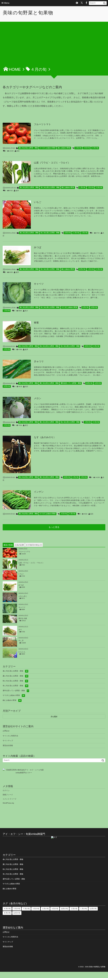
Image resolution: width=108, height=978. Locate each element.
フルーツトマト (42, 124)
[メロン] (17, 407)
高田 (17, 151)
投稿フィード (8, 795)
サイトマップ (8, 741)
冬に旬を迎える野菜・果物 (50, 187)
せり (20, 630)
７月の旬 (26, 909)
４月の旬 (95, 148)
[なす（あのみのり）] (17, 454)
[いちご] (17, 215)
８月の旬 (7, 913)
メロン (37, 398)
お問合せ (6, 731)
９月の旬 (54, 909)
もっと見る (54, 527)
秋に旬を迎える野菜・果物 (49, 346)
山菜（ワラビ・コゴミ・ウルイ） (52, 162)
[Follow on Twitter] (81, 3)
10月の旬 (88, 346)
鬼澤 (17, 190)
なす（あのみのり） (45, 437)
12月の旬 (67, 233)
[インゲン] (17, 499)
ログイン (6, 790)
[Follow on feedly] (77, 3)
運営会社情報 (8, 745)
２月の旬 (78, 148)
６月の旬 (7, 425)
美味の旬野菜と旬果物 (28, 12)
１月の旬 (82, 187)
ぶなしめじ (22, 596)
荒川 (26, 311)
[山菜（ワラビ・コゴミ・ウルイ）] (17, 172)
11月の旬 (85, 307)
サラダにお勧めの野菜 (48, 148)
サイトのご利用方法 (10, 736)
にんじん (21, 652)
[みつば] (17, 255)
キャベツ (39, 284)
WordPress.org (8, 803)
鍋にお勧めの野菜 (64, 148)
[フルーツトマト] (17, 133)
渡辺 (26, 425)
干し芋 (20, 641)
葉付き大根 (22, 618)
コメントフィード (9, 799)
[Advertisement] (54, 45)
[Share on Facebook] (86, 3)
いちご (37, 202)
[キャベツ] (17, 292)
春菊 (36, 322)
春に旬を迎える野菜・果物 (29, 187)
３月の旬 (87, 148)
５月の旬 (7, 349)
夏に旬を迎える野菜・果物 (28, 148)
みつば (37, 247)
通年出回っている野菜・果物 (71, 383)
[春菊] (17, 331)
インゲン (39, 491)
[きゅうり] (17, 369)
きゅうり (39, 361)
